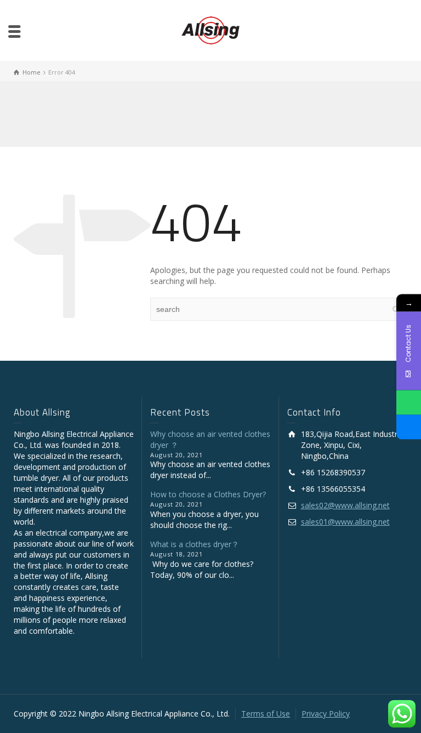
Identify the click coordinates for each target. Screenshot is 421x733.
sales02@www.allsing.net (345, 505)
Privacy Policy (325, 713)
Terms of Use (265, 713)
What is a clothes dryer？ (194, 544)
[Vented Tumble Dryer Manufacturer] (210, 29)
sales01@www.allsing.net (345, 521)
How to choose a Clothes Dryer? (208, 494)
